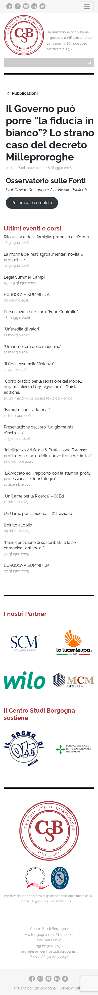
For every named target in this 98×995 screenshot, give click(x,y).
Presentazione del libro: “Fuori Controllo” (41, 311)
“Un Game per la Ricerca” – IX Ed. (34, 496)
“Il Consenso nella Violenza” (29, 363)
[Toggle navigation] (87, 6)
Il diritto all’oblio (18, 525)
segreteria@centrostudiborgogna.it (49, 951)
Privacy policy (72, 988)
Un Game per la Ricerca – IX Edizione (38, 513)
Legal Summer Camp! (24, 277)
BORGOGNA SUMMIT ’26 (27, 294)
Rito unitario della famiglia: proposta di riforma (46, 237)
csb (9, 167)
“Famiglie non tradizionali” (27, 409)
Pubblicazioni (25, 93)
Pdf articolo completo (32, 202)
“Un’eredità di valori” (22, 329)
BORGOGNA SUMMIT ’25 (27, 565)
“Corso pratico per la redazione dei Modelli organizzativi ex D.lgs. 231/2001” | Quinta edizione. (43, 387)
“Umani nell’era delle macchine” (32, 346)
